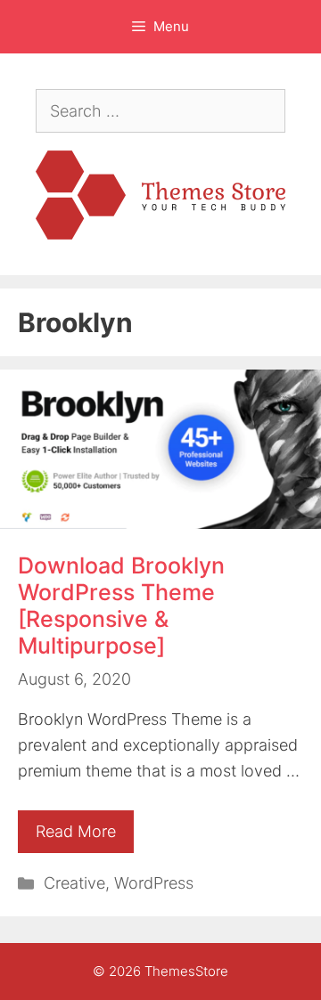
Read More (76, 831)
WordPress (153, 883)
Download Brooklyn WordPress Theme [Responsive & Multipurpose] (121, 605)
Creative (74, 883)
